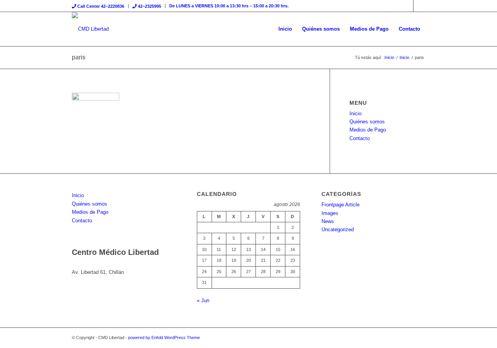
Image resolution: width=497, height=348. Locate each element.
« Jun (203, 300)
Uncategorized (337, 229)
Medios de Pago (367, 130)
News (327, 221)
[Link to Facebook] (407, 6)
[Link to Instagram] (419, 6)
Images (329, 213)
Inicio (355, 113)
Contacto (359, 138)
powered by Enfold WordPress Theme (164, 337)
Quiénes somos (367, 122)
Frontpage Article (340, 205)
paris (78, 57)
